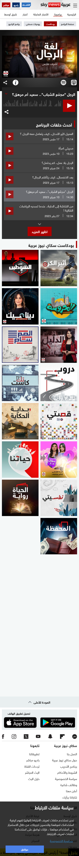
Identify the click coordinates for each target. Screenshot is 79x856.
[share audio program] (5, 82)
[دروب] (58, 383)
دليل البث (34, 778)
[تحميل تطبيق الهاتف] (39, 722)
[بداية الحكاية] (20, 421)
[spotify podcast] (63, 82)
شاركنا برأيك (70, 797)
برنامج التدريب (68, 766)
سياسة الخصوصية (66, 778)
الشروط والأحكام (67, 772)
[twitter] (26, 736)
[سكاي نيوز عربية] (55, 4)
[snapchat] (50, 736)
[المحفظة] (58, 536)
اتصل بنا (72, 754)
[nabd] (74, 736)
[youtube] (38, 736)
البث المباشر (32, 772)
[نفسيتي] (58, 498)
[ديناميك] (20, 306)
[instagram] (14, 736)
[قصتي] (58, 421)
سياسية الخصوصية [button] (61, 840)
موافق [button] (24, 849)
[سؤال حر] (58, 459)
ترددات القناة (32, 766)
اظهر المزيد (40, 231)
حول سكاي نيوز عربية (64, 760)
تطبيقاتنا (34, 754)
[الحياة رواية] (20, 498)
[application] (32, 109)
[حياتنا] (20, 459)
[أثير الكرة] (58, 268)
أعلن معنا (71, 791)
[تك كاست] (20, 383)
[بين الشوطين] (20, 268)
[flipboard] (62, 736)
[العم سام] (20, 344)
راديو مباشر (33, 760)
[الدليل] (58, 344)
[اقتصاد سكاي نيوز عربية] (26, 4)
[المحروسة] (58, 306)
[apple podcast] (74, 82)
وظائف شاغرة (68, 784)
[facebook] (3, 736)
